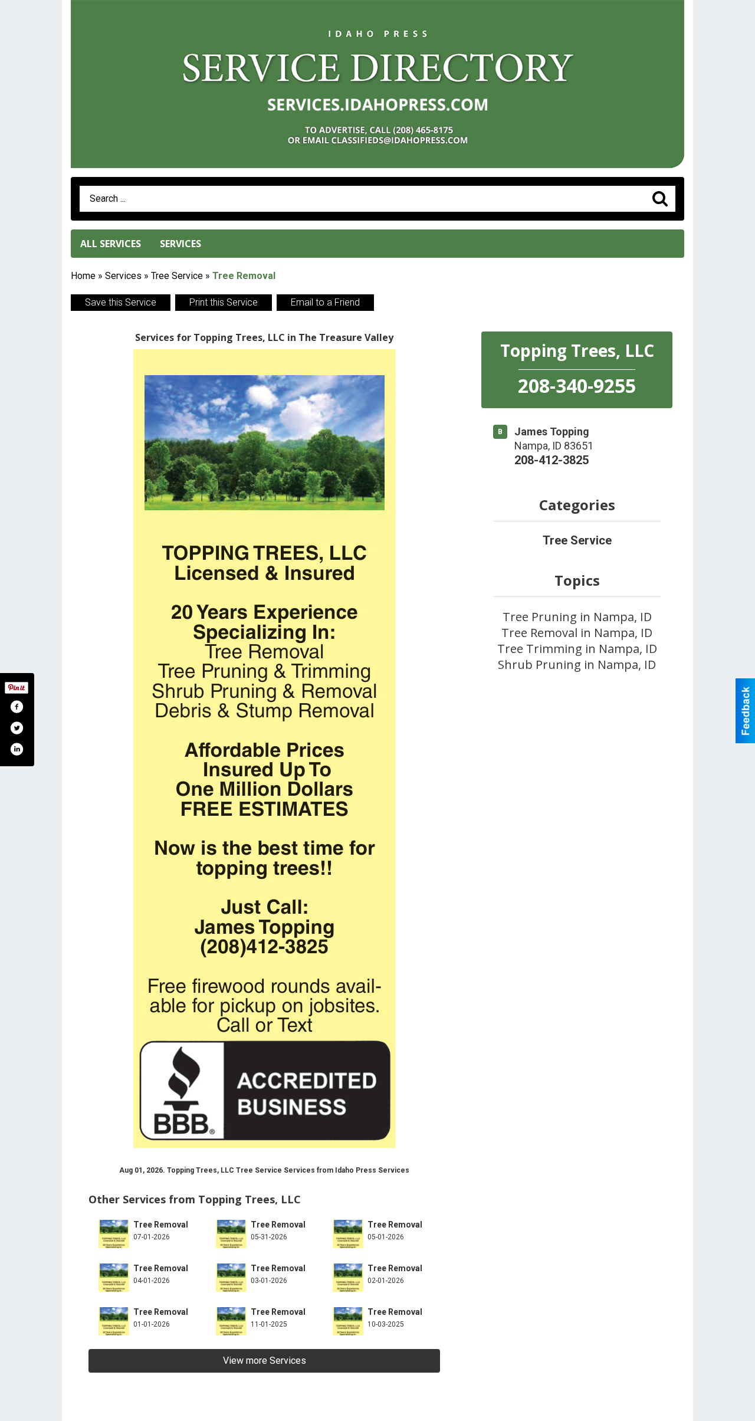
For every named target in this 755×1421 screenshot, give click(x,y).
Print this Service (223, 302)
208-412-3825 (551, 460)
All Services (110, 243)
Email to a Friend (325, 302)
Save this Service (120, 302)
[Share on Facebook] (16, 706)
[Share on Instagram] (16, 749)
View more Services (264, 1360)
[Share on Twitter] (16, 728)
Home (83, 275)
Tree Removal (160, 1224)
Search (660, 199)
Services (180, 243)
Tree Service (177, 275)
